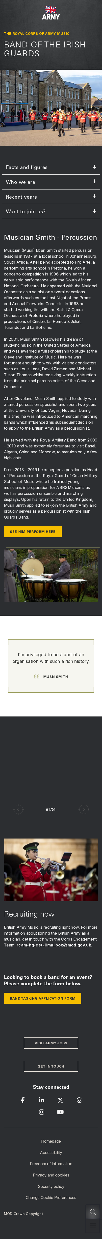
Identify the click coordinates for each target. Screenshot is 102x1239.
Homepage (51, 1141)
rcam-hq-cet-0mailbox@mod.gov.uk (54, 945)
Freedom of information (51, 1163)
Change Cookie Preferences (51, 1197)
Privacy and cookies (51, 1175)
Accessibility (51, 1152)
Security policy (51, 1186)
